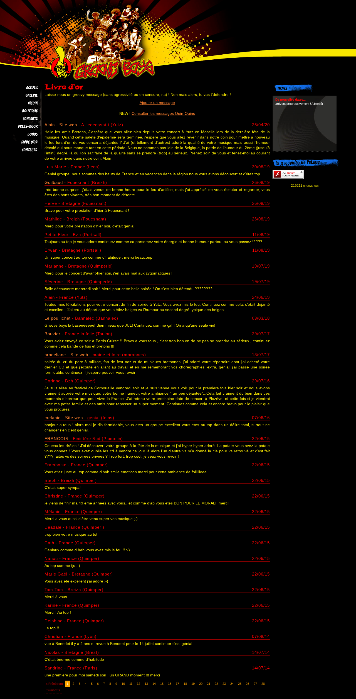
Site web (68, 124)
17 (177, 683)
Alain (50, 124)
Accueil (23, 87)
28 (263, 683)
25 (239, 683)
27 (255, 683)
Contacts (23, 150)
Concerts (23, 119)
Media (23, 103)
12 (138, 683)
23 (224, 683)
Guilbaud (53, 182)
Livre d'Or (23, 142)
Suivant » (53, 690)
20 (200, 683)
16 (169, 683)
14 (154, 683)
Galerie (23, 95)
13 (146, 683)
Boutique (23, 111)
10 (123, 683)
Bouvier (52, 333)
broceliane (55, 354)
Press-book (23, 126)
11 (130, 683)
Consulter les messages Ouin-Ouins (163, 113)
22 (216, 683)
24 (232, 683)
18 (185, 683)
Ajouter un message (157, 103)
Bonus (23, 134)
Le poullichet (57, 318)
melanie (52, 417)
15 (162, 683)
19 (193, 683)
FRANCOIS (56, 438)
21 (208, 683)
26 (247, 683)
